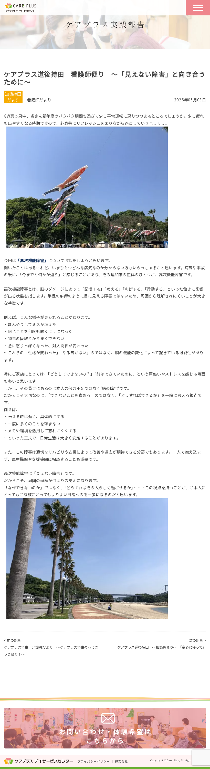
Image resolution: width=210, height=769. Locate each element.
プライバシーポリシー (93, 761)
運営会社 (121, 761)
